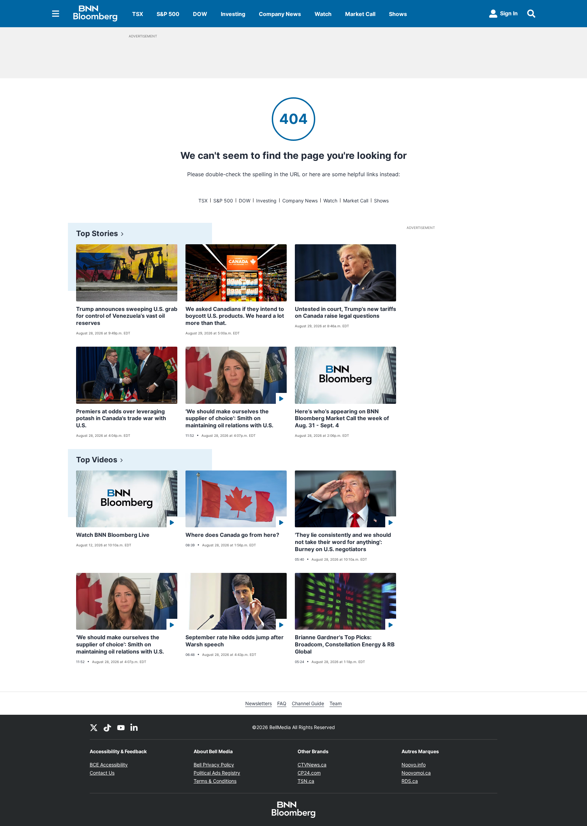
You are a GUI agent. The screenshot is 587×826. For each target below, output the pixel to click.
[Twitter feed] (94, 727)
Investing (233, 14)
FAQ (281, 703)
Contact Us (102, 773)
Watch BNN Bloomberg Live (112, 534)
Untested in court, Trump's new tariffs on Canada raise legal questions (345, 312)
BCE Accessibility (109, 764)
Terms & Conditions (215, 781)
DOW (200, 14)
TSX (137, 14)
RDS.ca (410, 781)
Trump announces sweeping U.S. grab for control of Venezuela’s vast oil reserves (126, 316)
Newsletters (258, 703)
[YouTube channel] (121, 727)
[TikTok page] (107, 727)
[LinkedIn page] (134, 727)
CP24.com (309, 773)
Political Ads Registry (217, 773)
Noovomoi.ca (416, 773)
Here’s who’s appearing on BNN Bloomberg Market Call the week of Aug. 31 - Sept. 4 (342, 418)
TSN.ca (306, 781)
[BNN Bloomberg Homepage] (95, 13)
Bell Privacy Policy (214, 764)
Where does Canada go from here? (232, 534)
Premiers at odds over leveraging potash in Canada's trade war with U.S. (121, 418)
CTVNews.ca (312, 764)
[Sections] (56, 13)
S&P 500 (168, 14)
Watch (323, 14)
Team (336, 703)
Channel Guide (308, 703)
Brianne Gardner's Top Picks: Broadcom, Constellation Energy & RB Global (345, 644)
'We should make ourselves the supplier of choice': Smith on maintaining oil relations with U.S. (229, 418)
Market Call (360, 14)
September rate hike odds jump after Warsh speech (234, 641)
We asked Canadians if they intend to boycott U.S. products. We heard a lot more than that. (234, 316)
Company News (280, 14)
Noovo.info (414, 764)
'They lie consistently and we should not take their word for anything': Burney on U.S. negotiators (343, 541)
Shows (398, 14)
